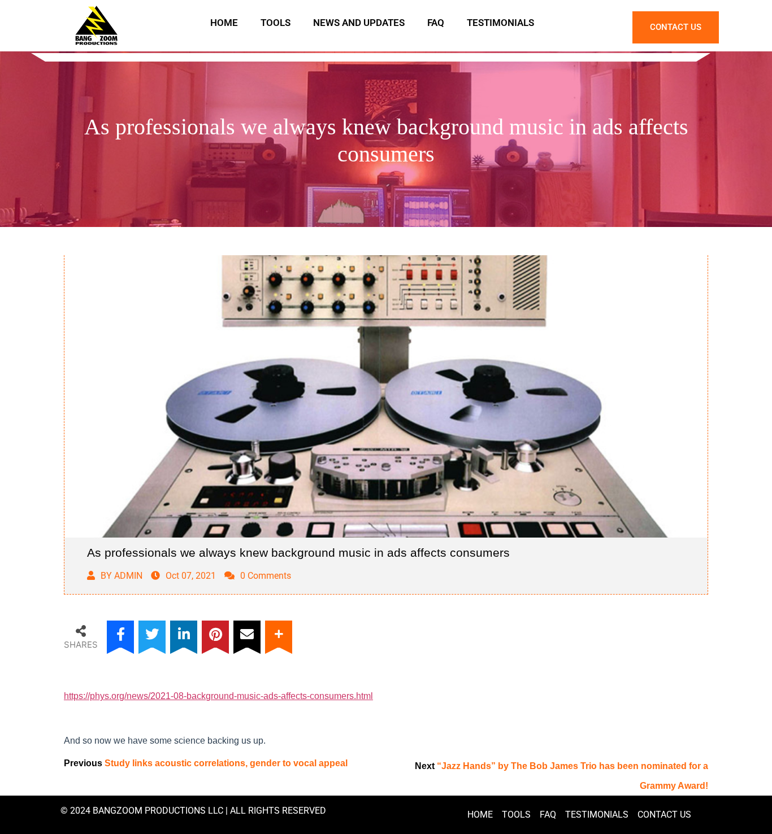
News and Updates (359, 22)
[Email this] (247, 634)
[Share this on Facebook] (120, 634)
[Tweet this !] (152, 634)
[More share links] (278, 634)
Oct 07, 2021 (191, 575)
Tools (275, 22)
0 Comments (265, 575)
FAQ (435, 22)
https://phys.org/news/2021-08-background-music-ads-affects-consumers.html (218, 696)
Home (224, 22)
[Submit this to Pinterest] (215, 634)
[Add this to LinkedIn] (183, 634)
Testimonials (500, 22)
